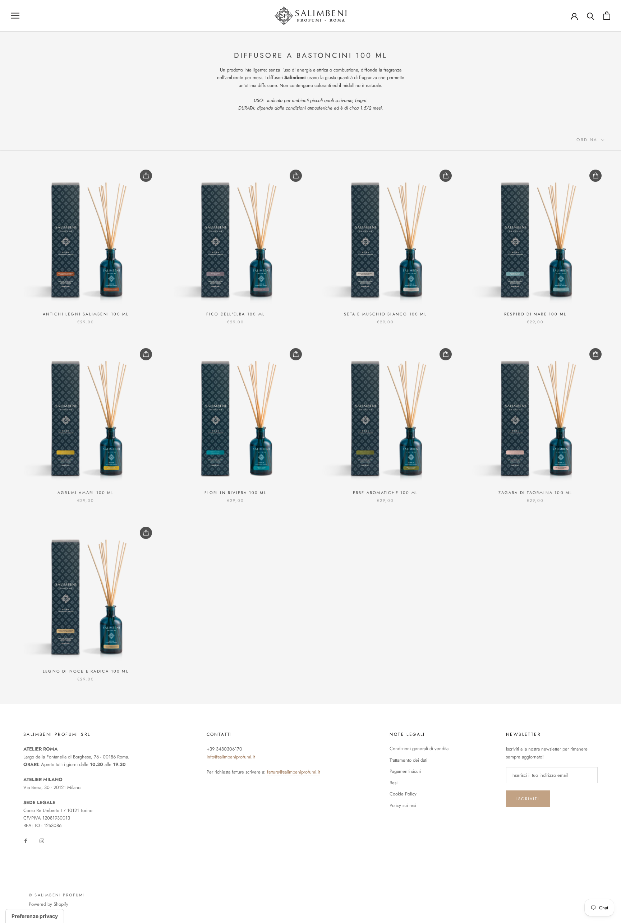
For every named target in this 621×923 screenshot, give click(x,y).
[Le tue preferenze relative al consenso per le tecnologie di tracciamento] (35, 916)
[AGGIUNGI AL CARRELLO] (146, 176)
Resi (393, 782)
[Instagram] (42, 840)
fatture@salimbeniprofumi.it (293, 772)
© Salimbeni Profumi (57, 895)
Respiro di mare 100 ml (535, 314)
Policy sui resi (403, 805)
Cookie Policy (403, 793)
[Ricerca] (590, 15)
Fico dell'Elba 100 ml (235, 314)
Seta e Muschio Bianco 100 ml (385, 314)
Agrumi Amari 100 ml (86, 492)
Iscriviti (527, 799)
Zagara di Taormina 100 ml (535, 492)
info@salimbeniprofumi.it (231, 756)
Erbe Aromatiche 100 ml (385, 492)
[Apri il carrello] (606, 15)
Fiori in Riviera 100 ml (235, 492)
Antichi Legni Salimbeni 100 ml (86, 314)
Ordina (588, 140)
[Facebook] (25, 840)
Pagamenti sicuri (405, 771)
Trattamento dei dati (408, 760)
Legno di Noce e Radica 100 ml (86, 671)
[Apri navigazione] (15, 16)
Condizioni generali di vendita (419, 748)
